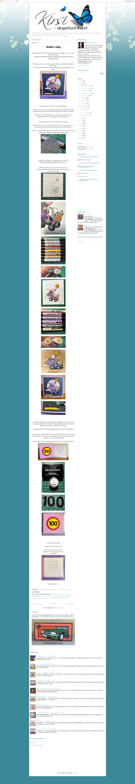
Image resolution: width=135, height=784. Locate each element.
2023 (81, 121)
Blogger (75, 773)
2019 (81, 130)
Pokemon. (87, 225)
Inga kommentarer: (65, 589)
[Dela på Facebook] (37, 592)
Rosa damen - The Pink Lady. (46, 721)
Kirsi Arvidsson (91, 43)
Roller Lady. (34, 42)
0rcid (52, 594)
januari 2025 (85, 115)
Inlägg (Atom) (58, 608)
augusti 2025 (85, 95)
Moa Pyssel (83, 176)
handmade (52, 596)
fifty (69, 594)
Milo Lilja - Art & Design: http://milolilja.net (87, 166)
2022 (81, 123)
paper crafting (61, 596)
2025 (81, 83)
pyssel (68, 596)
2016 (81, 138)
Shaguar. (35, 612)
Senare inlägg (37, 603)
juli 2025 (84, 98)
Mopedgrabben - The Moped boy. (47, 696)
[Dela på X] (35, 592)
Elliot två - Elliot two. (43, 705)
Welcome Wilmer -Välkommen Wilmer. (49, 688)
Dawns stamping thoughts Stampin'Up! (88, 180)
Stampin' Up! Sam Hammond (89, 157)
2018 (81, 133)
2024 (81, 118)
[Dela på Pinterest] (38, 592)
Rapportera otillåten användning (90, 237)
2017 (81, 135)
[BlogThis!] (34, 592)
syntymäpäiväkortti (62, 598)
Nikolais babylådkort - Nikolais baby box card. (51, 713)
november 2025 (86, 88)
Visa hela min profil (83, 65)
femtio (65, 594)
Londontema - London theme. (46, 680)
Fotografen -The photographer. (46, 729)
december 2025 (86, 86)
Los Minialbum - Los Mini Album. (46, 656)
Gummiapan (83, 173)
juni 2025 (84, 100)
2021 (81, 126)
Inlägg (34, 742)
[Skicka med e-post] (32, 592)
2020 (81, 128)
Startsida (53, 603)
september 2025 (86, 93)
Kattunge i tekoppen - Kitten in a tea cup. (50, 664)
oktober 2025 (85, 91)
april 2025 (84, 105)
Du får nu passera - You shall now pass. (49, 672)
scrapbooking (41, 598)
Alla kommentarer (38, 745)
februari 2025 (85, 113)
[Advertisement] (91, 197)
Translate (92, 149)
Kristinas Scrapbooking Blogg (89, 163)
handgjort (45, 596)
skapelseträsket (51, 598)
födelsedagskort (37, 596)
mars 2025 (84, 108)
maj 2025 (84, 103)
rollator (34, 598)
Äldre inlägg (70, 603)
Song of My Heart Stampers (88, 170)
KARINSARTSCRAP (85, 160)
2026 (81, 81)
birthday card (58, 594)
